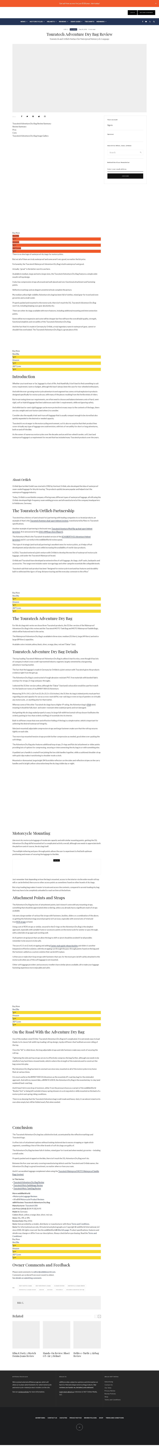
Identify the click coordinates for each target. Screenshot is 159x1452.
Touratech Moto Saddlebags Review (28, 1185)
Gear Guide (75, 22)
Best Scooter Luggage (26, 1285)
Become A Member (146, 12)
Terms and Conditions (80, 1224)
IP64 (89, 704)
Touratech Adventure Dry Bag (75, 1289)
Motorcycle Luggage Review (28, 1289)
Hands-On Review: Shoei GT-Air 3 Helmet (56, 1354)
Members (100, 22)
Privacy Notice (110, 1391)
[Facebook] (142, 21)
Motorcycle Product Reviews (32, 1199)
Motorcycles (36, 22)
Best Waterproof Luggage (43, 1285)
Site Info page (63, 1230)
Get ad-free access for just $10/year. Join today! (79, 3)
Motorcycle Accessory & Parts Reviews (39, 863)
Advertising (109, 1382)
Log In (132, 12)
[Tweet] (27, 116)
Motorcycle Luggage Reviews (25, 1196)
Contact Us (109, 1385)
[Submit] (39, 116)
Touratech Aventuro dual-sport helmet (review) (49, 521)
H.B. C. (66, 29)
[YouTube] (146, 21)
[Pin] (33, 116)
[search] (140, 152)
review (42, 1289)
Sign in (110, 125)
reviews (50, 1289)
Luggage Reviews (59, 1285)
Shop (106, 1397)
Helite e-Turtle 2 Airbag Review (86, 1354)
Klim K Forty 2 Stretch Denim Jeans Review (24, 1354)
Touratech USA (31, 1205)
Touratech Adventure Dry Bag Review (28, 1182)
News (23, 22)
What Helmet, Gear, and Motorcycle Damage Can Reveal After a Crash (61, 868)
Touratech (73, 29)
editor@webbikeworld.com (44, 1272)
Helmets (51, 22)
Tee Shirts (89, 22)
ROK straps (21, 922)
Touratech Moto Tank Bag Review (27, 1188)
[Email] (45, 116)
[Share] (21, 116)
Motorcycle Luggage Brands (77, 1285)
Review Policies (110, 1394)
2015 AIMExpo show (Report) (51, 532)
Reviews (62, 22)
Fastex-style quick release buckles (64, 946)
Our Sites (108, 1388)
